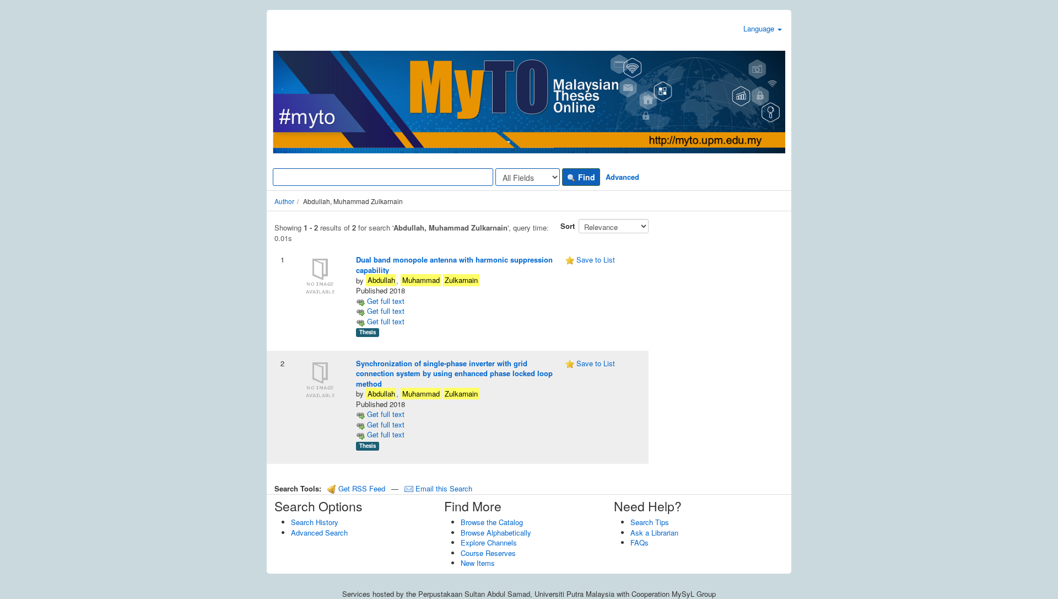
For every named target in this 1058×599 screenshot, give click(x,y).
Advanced (622, 177)
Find (585, 177)
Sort (567, 226)
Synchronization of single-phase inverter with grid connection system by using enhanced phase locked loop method (454, 373)
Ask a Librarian (654, 532)
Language (759, 28)
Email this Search (442, 488)
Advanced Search (319, 532)
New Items (478, 563)
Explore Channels (489, 542)
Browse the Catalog (492, 522)
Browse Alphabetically (496, 532)
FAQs (639, 542)
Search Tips (649, 522)
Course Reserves (488, 553)
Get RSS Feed (360, 488)
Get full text (384, 301)
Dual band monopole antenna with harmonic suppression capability (454, 264)
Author (284, 201)
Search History (314, 522)
